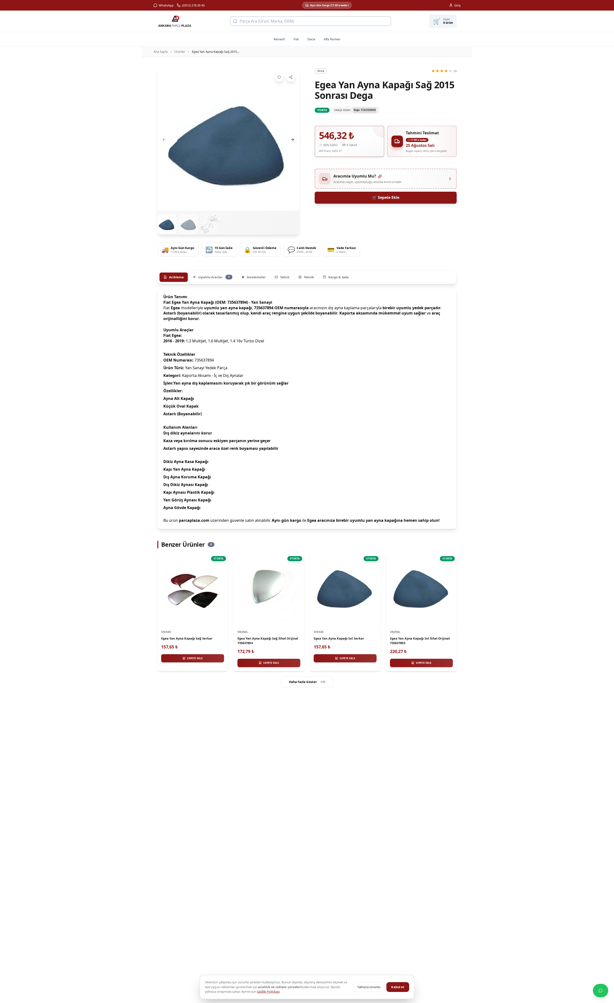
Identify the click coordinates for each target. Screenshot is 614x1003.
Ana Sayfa (161, 51)
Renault (279, 39)
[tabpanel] (307, 408)
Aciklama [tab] (176, 277)
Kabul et (397, 987)
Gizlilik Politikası (268, 991)
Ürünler (179, 51)
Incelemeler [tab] (256, 277)
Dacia (311, 39)
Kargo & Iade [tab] (338, 277)
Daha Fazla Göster (307, 682)
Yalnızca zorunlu (368, 987)
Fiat (296, 39)
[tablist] (307, 277)
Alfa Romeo (332, 39)
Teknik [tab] (309, 277)
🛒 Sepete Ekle (385, 197)
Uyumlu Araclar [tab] (214, 277)
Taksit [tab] (284, 277)
